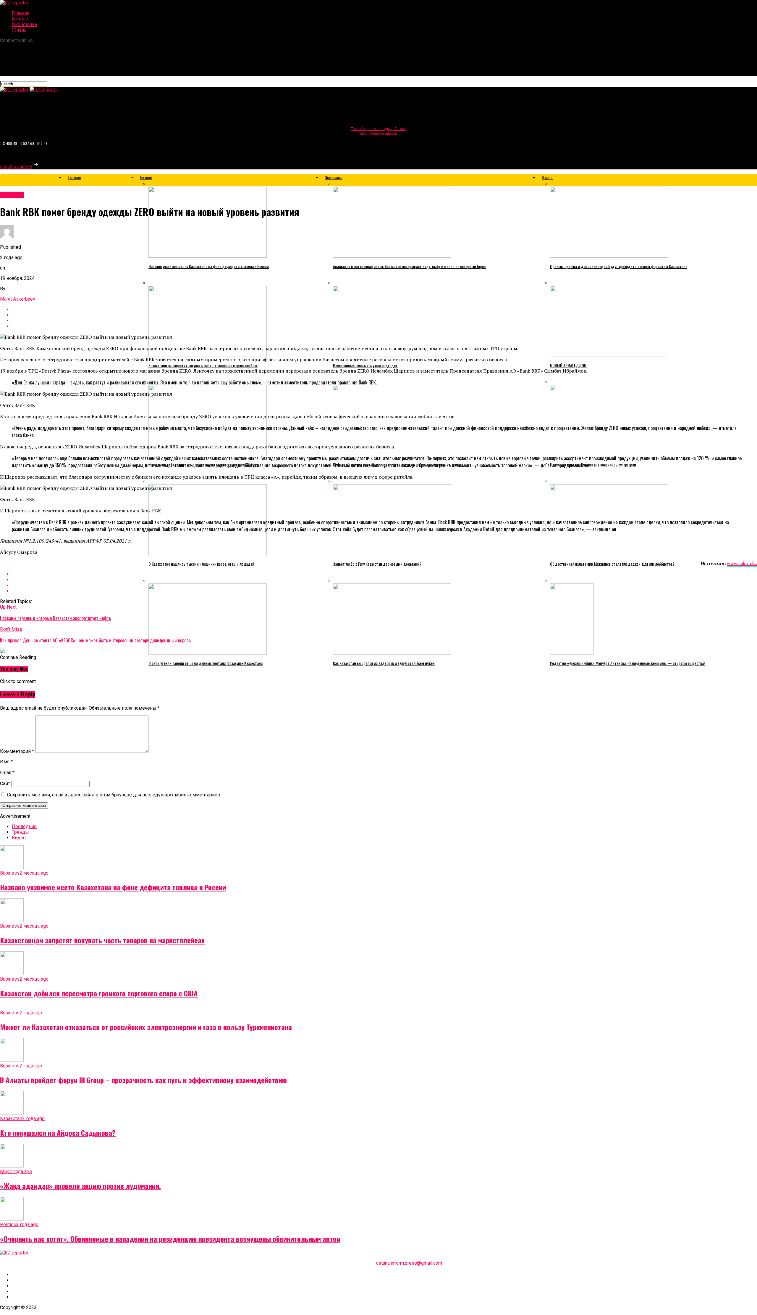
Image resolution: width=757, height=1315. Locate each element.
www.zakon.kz (742, 563)
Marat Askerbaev (17, 299)
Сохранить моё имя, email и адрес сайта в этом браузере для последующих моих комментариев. (114, 795)
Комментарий (17, 751)
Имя (6, 761)
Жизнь (19, 30)
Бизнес (20, 19)
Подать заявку (16, 166)
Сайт (5, 783)
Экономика (24, 24)
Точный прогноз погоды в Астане (378, 129)
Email (7, 772)
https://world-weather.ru (378, 134)
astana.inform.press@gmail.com (409, 1263)
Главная (20, 13)
